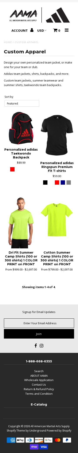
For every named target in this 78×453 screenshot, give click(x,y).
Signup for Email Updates (38, 312)
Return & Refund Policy (39, 389)
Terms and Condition (39, 394)
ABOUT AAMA (39, 376)
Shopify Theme (16, 430)
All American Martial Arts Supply (50, 426)
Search (39, 371)
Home (8, 42)
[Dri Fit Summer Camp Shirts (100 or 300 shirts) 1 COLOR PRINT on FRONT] (21, 222)
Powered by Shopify (59, 430)
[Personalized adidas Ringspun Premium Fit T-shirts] (57, 135)
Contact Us (39, 384)
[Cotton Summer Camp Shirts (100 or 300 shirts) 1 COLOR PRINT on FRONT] (57, 222)
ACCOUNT (20, 30)
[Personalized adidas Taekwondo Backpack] (21, 128)
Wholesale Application (39, 380)
